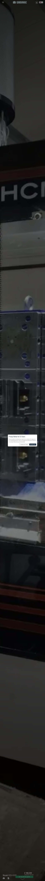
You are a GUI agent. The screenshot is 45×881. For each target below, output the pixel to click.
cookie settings (24, 444)
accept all (32, 444)
